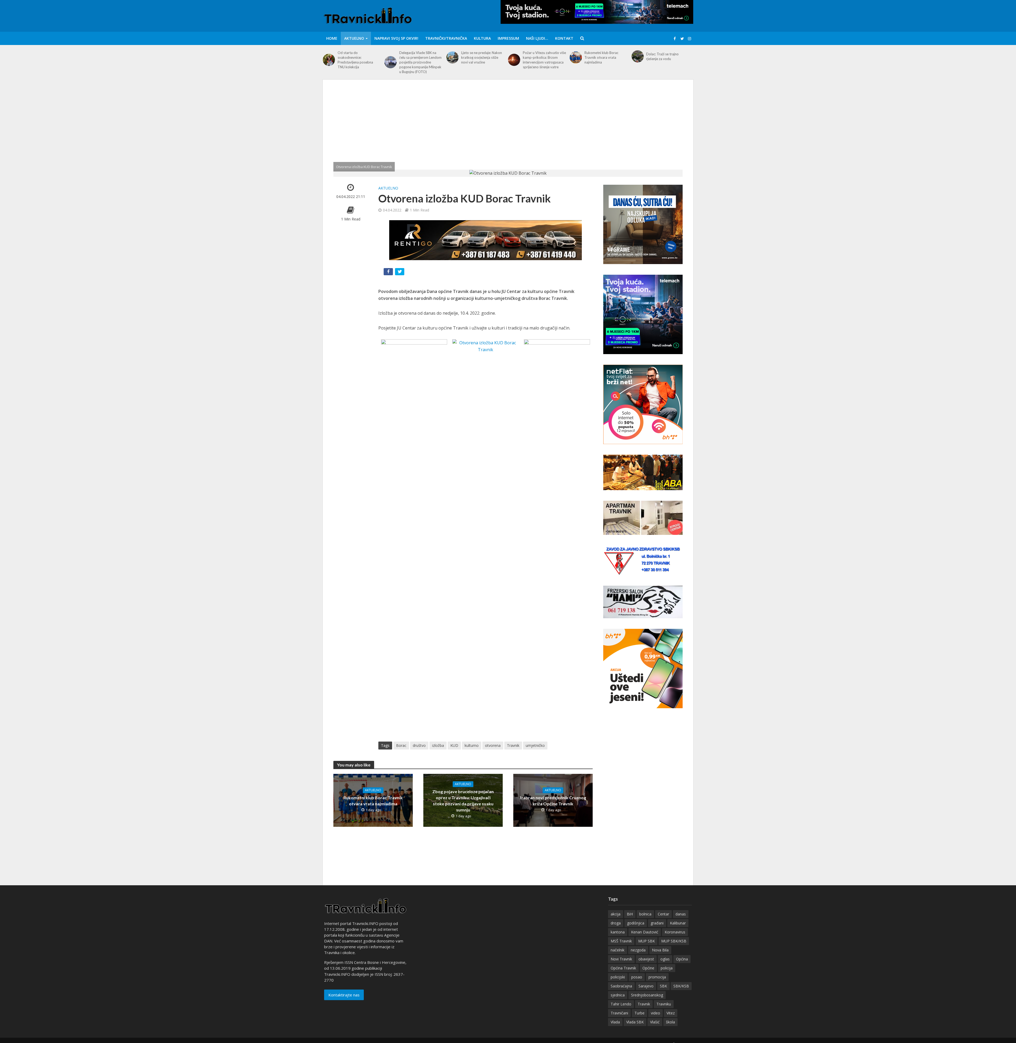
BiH (630, 913)
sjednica (618, 994)
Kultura (482, 38)
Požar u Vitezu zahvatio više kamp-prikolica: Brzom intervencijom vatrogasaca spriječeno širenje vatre (544, 60)
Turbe (639, 1012)
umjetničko (535, 745)
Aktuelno (354, 38)
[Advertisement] (508, 130)
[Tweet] (400, 272)
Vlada (615, 1021)
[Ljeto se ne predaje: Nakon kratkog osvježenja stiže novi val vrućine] (452, 57)
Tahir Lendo (621, 1003)
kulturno (472, 745)
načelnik (617, 949)
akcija (615, 913)
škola (670, 1021)
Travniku (663, 1003)
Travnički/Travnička (446, 38)
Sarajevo (646, 985)
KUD (454, 745)
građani (657, 922)
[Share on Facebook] (389, 272)
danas (680, 913)
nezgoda (638, 949)
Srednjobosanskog (647, 994)
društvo (419, 745)
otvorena (493, 745)
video (655, 1012)
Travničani (619, 1012)
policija (667, 967)
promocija (657, 976)
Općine (648, 967)
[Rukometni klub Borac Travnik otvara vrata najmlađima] (576, 57)
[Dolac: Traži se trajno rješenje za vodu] (638, 56)
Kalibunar (678, 922)
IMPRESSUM (508, 38)
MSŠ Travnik (621, 940)
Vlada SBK (635, 1021)
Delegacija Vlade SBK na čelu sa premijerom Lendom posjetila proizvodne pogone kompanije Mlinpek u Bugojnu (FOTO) (420, 62)
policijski (618, 976)
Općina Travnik (623, 967)
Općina (682, 958)
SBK (663, 985)
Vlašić (655, 1021)
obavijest (646, 958)
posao (636, 976)
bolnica (645, 913)
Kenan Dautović (644, 931)
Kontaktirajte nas (344, 994)
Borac (401, 745)
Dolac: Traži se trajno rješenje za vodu (662, 56)
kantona (618, 931)
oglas (665, 958)
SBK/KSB (681, 985)
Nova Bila (660, 949)
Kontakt (564, 38)
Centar (663, 913)
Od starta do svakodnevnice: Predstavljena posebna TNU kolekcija (355, 60)
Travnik (513, 745)
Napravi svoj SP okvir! (396, 38)
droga (616, 922)
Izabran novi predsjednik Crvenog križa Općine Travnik (553, 800)
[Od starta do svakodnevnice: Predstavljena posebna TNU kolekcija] (329, 60)
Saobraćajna (621, 985)
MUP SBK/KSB (673, 940)
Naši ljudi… (537, 38)
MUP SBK (646, 940)
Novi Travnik (621, 958)
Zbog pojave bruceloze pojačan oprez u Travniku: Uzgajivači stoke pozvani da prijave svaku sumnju (463, 800)
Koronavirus (675, 931)
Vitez (670, 1012)
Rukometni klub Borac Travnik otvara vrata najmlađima (601, 57)
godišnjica (635, 922)
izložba (438, 745)
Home (331, 38)
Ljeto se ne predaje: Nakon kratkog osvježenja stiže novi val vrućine (481, 57)
